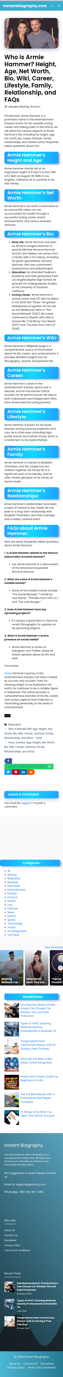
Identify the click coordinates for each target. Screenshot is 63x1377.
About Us (9, 1230)
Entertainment (16, 890)
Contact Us (10, 1235)
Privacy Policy (12, 1245)
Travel (11, 927)
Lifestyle (12, 908)
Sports (11, 920)
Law (9, 905)
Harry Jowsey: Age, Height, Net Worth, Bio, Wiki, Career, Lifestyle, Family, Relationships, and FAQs (29, 747)
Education (13, 886)
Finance (12, 897)
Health (11, 901)
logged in (27, 803)
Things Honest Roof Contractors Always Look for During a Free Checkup (38, 1044)
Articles (12, 874)
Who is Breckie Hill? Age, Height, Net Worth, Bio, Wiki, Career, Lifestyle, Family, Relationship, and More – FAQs (29, 733)
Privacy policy (16, 1367)
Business (12, 882)
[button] (51, 6)
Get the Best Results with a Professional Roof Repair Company (38, 1098)
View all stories (53, 947)
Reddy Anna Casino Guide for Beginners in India (39, 1078)
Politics (11, 916)
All (8, 871)
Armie (8, 673)
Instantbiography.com (25, 5)
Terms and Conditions (17, 1250)
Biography (14, 724)
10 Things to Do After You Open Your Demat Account (38, 1114)
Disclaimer (10, 1240)
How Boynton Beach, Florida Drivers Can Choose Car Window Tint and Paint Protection (38, 1010)
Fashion (12, 893)
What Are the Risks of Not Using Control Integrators (36, 1060)
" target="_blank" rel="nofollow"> (27, 766)
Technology (14, 923)
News (10, 912)
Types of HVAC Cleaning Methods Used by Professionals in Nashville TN (38, 1027)
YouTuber (13, 935)
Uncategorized (16, 931)
